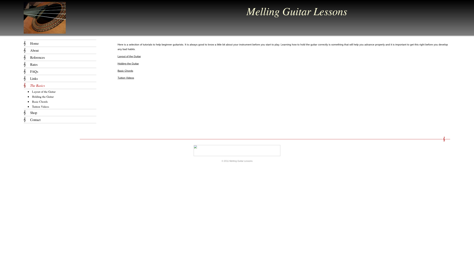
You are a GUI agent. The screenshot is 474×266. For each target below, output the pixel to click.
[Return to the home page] (45, 32)
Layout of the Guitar (129, 56)
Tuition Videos (126, 77)
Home (34, 43)
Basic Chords (125, 70)
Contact (35, 119)
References (37, 57)
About (34, 50)
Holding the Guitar (128, 63)
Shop (33, 112)
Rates (34, 64)
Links (34, 78)
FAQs (34, 71)
